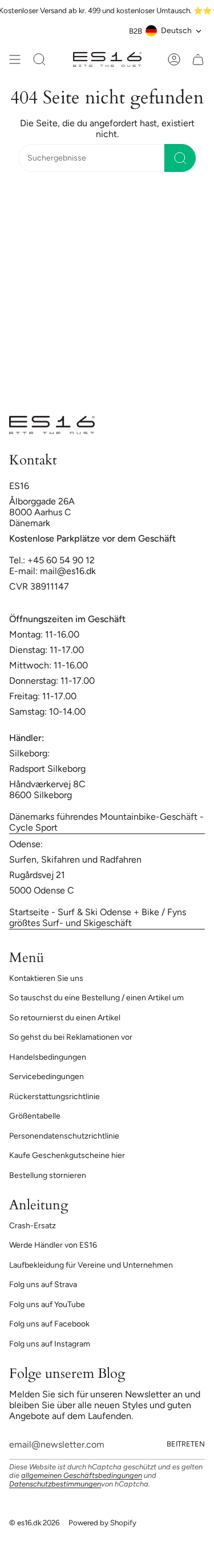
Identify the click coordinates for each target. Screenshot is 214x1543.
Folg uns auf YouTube (47, 1304)
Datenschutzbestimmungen (55, 1484)
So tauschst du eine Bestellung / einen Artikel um (96, 998)
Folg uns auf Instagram (49, 1344)
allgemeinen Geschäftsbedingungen (81, 1475)
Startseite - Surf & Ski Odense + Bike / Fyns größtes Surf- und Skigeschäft (97, 917)
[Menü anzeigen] (14, 59)
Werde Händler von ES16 (53, 1245)
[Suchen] (180, 158)
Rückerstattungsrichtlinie (54, 1096)
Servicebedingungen (46, 1076)
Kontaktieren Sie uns (46, 978)
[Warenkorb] (198, 59)
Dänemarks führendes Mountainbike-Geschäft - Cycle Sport (106, 822)
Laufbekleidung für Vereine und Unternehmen (91, 1265)
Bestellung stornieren (47, 1175)
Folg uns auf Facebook (49, 1324)
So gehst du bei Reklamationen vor (70, 1037)
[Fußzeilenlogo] (52, 425)
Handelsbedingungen (47, 1057)
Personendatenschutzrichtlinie (64, 1136)
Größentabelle (34, 1116)
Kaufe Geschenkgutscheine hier (67, 1155)
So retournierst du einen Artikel (64, 1018)
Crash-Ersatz (32, 1226)
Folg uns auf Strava (43, 1284)
